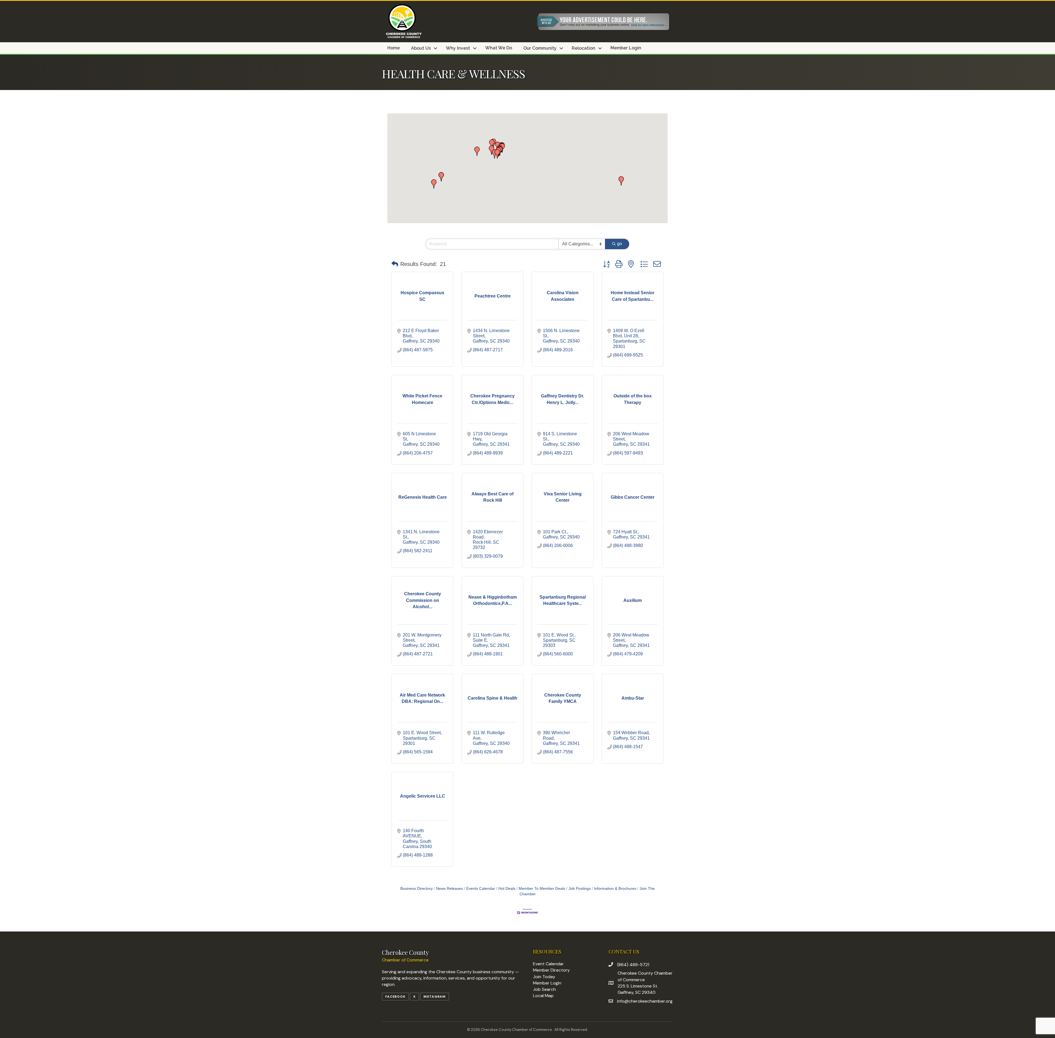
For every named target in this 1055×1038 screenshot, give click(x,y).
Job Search (544, 989)
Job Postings (579, 888)
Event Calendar (548, 964)
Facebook (395, 996)
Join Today (544, 977)
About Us (421, 48)
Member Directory (551, 970)
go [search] (619, 243)
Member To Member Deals (542, 888)
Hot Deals (506, 888)
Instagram (434, 996)
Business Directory (416, 888)
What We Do (498, 48)
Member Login (625, 48)
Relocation (583, 48)
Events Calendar (480, 888)
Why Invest (458, 48)
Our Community (540, 48)
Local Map (543, 995)
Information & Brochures (615, 888)
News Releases (449, 888)
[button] (477, 151)
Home (393, 48)
